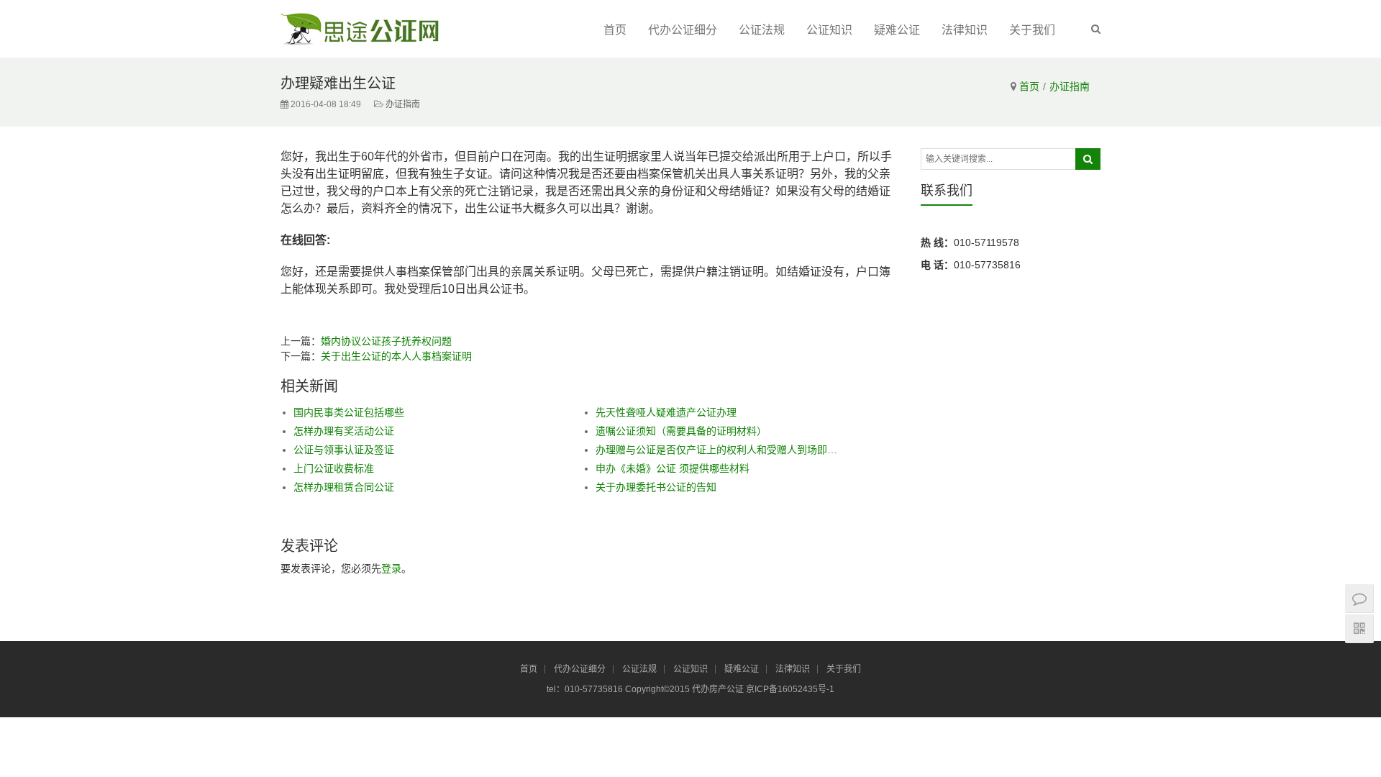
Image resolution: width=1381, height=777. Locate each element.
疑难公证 (897, 30)
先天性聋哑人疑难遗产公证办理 (666, 412)
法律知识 (965, 30)
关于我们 (1032, 30)
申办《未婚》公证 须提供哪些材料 (672, 468)
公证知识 (829, 30)
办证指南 (1069, 86)
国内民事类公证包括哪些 (348, 412)
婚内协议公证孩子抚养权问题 (386, 341)
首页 (614, 30)
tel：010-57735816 (586, 689)
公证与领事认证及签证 (343, 449)
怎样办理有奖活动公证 (343, 431)
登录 (391, 568)
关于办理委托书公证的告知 (656, 487)
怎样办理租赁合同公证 (343, 487)
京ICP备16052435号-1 (790, 689)
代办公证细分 (682, 30)
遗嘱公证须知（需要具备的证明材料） (681, 431)
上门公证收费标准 (333, 468)
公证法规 (762, 30)
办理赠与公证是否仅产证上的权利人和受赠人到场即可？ (716, 449)
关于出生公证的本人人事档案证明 (396, 356)
